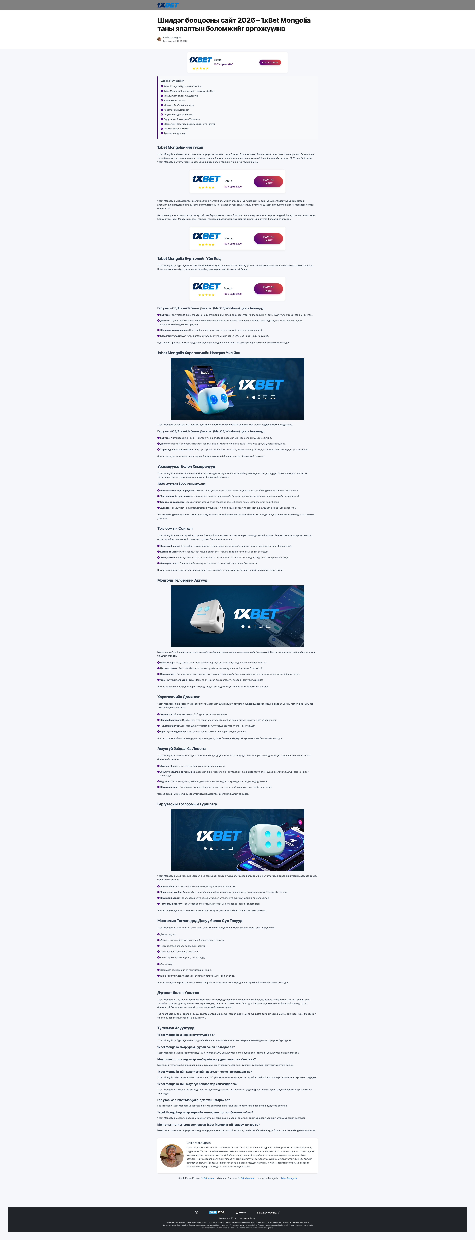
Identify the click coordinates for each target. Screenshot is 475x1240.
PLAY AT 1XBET (268, 181)
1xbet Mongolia (289, 1178)
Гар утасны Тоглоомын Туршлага (182, 119)
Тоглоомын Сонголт (174, 100)
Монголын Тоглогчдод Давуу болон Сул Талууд (189, 124)
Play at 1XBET (270, 62)
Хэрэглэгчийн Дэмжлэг (176, 110)
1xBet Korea (207, 1178)
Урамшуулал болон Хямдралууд (181, 95)
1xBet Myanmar (246, 1178)
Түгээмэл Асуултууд (174, 133)
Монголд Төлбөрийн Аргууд (179, 105)
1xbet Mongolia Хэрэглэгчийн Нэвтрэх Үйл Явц (189, 91)
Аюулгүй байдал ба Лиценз (178, 114)
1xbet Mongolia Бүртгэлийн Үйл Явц (183, 86)
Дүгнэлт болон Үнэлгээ (176, 128)
